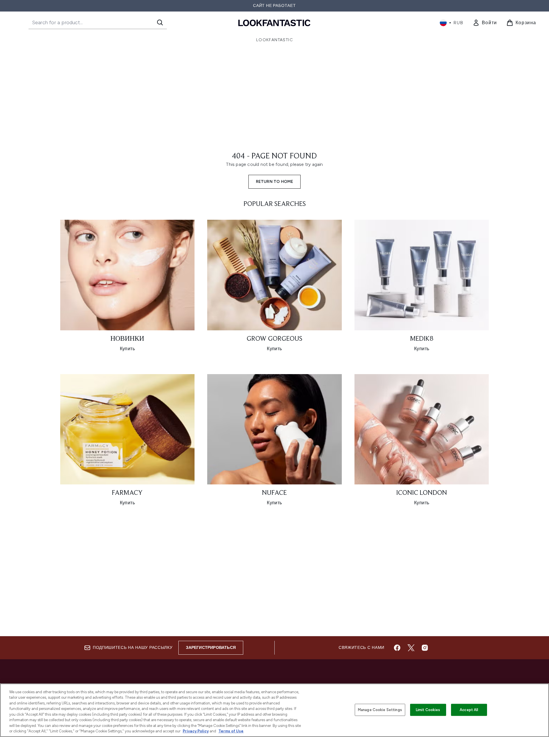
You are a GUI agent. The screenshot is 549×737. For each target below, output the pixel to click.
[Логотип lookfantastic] (274, 22)
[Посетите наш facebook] (397, 648)
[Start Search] (159, 22)
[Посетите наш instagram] (425, 648)
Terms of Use (231, 731)
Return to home (274, 181)
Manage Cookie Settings (380, 710)
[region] (274, 710)
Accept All (469, 710)
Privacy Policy (196, 731)
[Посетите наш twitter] (411, 648)
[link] (485, 23)
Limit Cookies (428, 710)
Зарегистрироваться (211, 647)
